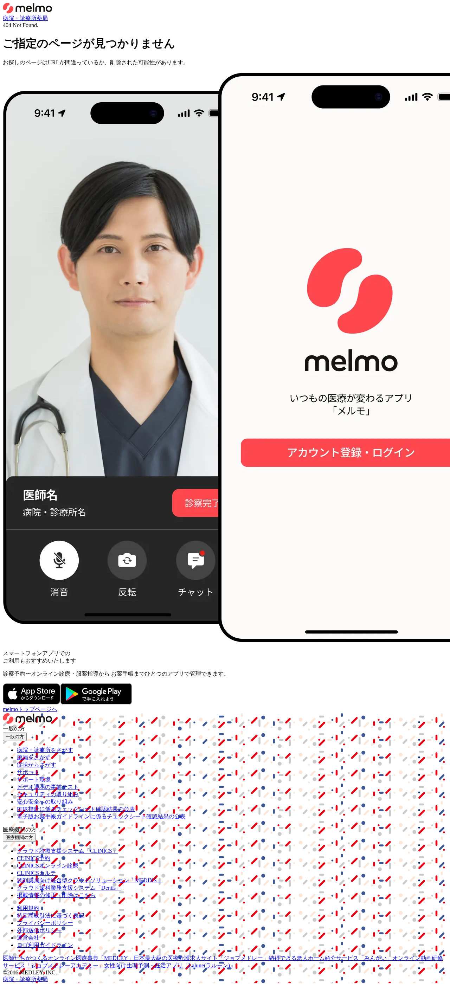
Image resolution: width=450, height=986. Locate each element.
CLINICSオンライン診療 (47, 866)
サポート (28, 772)
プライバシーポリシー (45, 923)
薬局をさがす (34, 757)
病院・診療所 (20, 18)
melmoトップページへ (30, 709)
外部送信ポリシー (39, 930)
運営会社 (28, 938)
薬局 (42, 18)
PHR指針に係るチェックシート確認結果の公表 (76, 809)
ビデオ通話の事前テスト (48, 787)
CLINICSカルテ (36, 873)
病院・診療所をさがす (45, 750)
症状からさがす (36, 765)
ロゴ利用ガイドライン (45, 945)
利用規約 (28, 908)
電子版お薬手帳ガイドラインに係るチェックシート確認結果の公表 (101, 816)
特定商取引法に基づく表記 (50, 916)
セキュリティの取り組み (48, 794)
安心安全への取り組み (45, 802)
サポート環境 (34, 779)
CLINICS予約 (33, 858)
